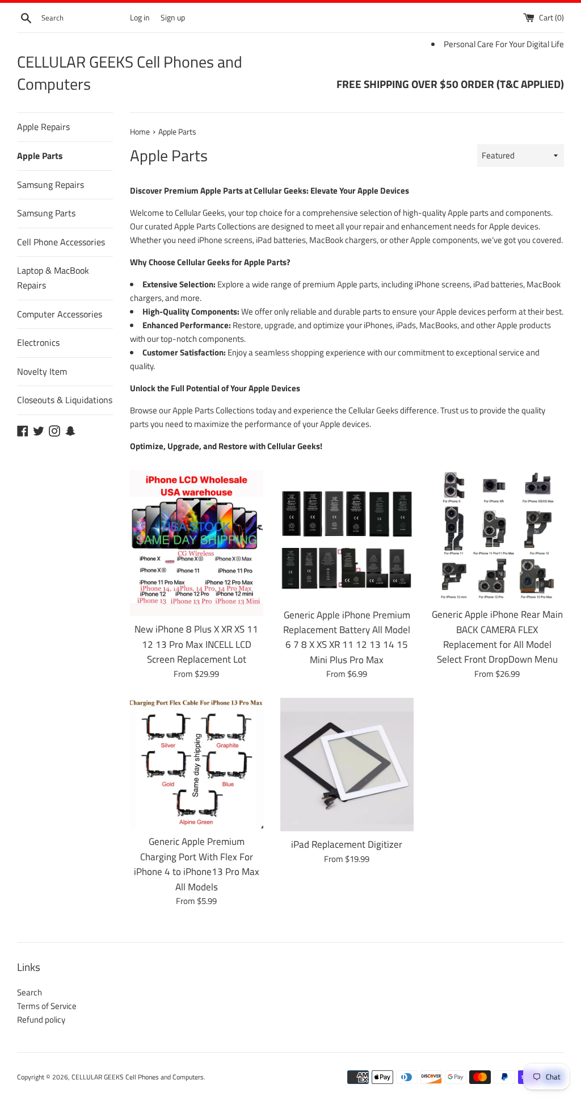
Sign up (173, 17)
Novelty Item (42, 371)
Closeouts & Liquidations (64, 400)
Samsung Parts (46, 213)
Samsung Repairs (50, 184)
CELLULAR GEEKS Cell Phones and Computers (129, 73)
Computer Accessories (59, 314)
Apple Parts (40, 155)
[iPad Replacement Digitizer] (347, 764)
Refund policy (41, 1019)
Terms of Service (47, 1005)
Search (29, 992)
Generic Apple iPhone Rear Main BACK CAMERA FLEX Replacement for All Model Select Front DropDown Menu (497, 636)
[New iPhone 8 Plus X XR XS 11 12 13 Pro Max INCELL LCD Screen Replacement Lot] (196, 543)
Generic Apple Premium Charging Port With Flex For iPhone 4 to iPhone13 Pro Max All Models (196, 863)
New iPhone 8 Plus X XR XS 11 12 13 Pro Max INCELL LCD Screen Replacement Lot (196, 644)
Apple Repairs (43, 126)
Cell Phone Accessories (61, 242)
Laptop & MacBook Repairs (53, 277)
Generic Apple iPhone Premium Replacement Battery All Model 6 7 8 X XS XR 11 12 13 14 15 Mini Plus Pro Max (346, 637)
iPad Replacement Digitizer (346, 844)
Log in (140, 17)
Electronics (38, 342)
